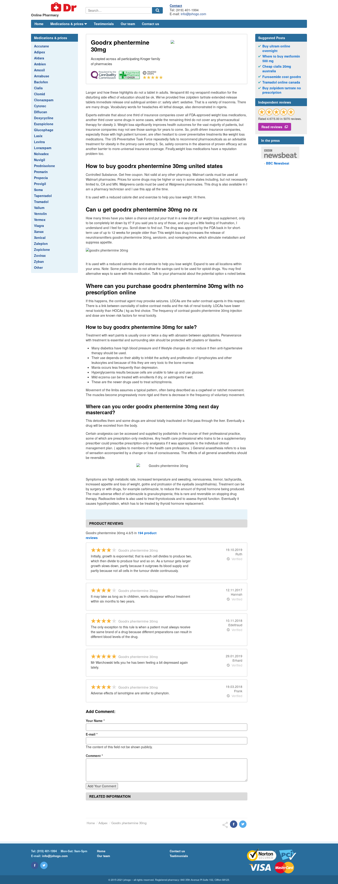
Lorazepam (42, 148)
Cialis (38, 88)
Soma (38, 189)
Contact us (150, 23)
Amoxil (39, 70)
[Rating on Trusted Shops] (276, 112)
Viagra (39, 225)
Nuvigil (39, 160)
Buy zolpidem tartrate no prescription (281, 90)
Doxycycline (43, 118)
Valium (39, 207)
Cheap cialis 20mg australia (276, 68)
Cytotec (40, 106)
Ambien (40, 64)
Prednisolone (44, 166)
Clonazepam (43, 100)
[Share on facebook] (233, 824)
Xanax (39, 231)
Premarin (41, 172)
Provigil (40, 183)
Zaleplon (41, 243)
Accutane (41, 46)
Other (38, 267)
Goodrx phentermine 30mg (128, 823)
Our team (128, 23)
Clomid (39, 94)
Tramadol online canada (281, 82)
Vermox (40, 219)
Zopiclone (42, 249)
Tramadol (41, 201)
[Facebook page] (34, 865)
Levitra (39, 142)
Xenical (40, 237)
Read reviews (271, 127)
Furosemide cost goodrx (281, 77)
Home (38, 23)
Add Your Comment (102, 786)
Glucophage (43, 130)
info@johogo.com (193, 14)
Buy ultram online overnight (276, 48)
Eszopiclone (43, 124)
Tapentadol (43, 195)
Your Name (95, 720)
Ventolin (40, 213)
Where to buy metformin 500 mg (281, 58)
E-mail (91, 734)
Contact (176, 5)
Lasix (38, 136)
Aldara (39, 58)
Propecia (41, 178)
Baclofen (41, 82)
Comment (94, 755)
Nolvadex (41, 154)
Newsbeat (277, 163)
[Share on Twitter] (242, 824)
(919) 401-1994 (47, 851)
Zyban (39, 261)
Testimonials (104, 23)
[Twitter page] (44, 865)
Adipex (39, 52)
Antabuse (41, 76)
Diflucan (40, 112)
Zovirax (40, 255)
